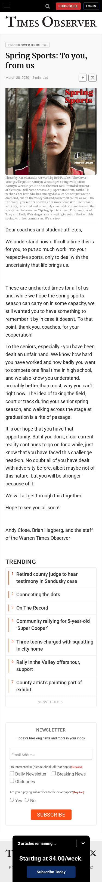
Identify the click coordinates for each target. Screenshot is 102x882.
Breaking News (71, 774)
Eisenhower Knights (27, 45)
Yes (18, 800)
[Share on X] (92, 77)
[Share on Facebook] (82, 77)
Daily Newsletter (30, 774)
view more (49, 701)
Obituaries (25, 781)
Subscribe (68, 6)
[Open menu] (7, 6)
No (33, 800)
